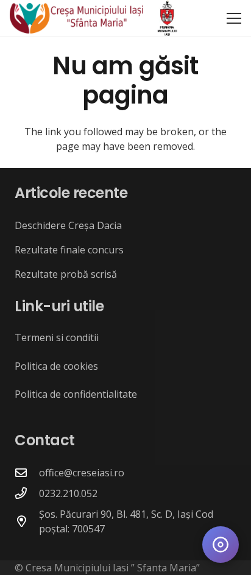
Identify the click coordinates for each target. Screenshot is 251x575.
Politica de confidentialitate (76, 394)
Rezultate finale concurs (69, 249)
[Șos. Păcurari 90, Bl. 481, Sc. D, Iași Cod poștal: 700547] (27, 521)
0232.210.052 (68, 493)
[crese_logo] (76, 18)
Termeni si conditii (57, 337)
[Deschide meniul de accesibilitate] (220, 544)
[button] (234, 18)
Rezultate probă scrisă (66, 274)
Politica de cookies (56, 366)
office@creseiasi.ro (81, 472)
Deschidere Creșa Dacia (68, 225)
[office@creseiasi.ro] (27, 472)
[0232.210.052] (27, 493)
